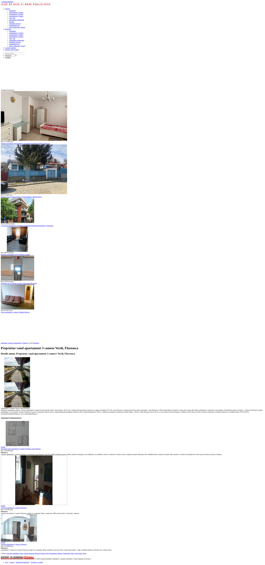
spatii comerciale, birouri (17, 27)
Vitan (84, 553)
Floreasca (36, 343)
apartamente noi (14, 25)
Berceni (37, 553)
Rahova (60, 553)
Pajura (47, 553)
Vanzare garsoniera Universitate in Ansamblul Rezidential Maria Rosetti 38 (25, 143)
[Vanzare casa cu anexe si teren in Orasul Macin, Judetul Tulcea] (34, 193)
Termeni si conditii (37, 562)
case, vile (12, 18)
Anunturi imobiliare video (14, 553)
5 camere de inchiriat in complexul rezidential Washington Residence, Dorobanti (27, 226)
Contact (11, 562)
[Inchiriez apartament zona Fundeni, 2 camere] (17, 251)
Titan (72, 553)
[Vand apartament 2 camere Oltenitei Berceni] (17, 309)
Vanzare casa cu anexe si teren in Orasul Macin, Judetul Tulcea (21, 197)
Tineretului (66, 553)
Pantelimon (53, 553)
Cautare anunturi (10, 48)
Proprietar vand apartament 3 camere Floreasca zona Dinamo (21, 449)
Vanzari (7, 9)
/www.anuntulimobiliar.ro (28, 414)
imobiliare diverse (15, 24)
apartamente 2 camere (16, 12)
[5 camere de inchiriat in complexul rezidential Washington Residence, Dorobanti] (17, 222)
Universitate (78, 553)
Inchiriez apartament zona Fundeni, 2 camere (15, 254)
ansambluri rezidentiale (16, 20)
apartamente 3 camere (16, 14)
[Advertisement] (63, 74)
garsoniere (12, 10)
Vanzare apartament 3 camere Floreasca (14, 508)
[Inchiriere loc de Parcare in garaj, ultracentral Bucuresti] (17, 280)
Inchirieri (8, 29)
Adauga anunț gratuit (12, 50)
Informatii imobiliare (22, 562)
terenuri (11, 22)
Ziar (6, 562)
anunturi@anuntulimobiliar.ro (10, 414)
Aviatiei (26, 553)
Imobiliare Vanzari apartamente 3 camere (14, 343)
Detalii (3, 447)
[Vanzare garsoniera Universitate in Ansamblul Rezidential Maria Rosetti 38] (34, 140)
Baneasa (31, 553)
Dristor (42, 553)
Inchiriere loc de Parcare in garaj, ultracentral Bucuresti (19, 283)
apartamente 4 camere (16, 16)
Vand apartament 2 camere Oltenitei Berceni (15, 312)
